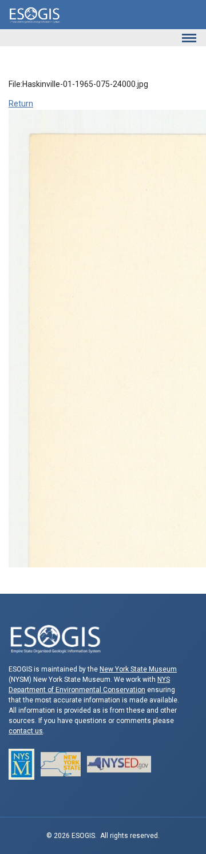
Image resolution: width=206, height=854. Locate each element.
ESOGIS (34, 14)
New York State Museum (138, 669)
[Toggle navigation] (188, 37)
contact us (26, 731)
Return (21, 103)
